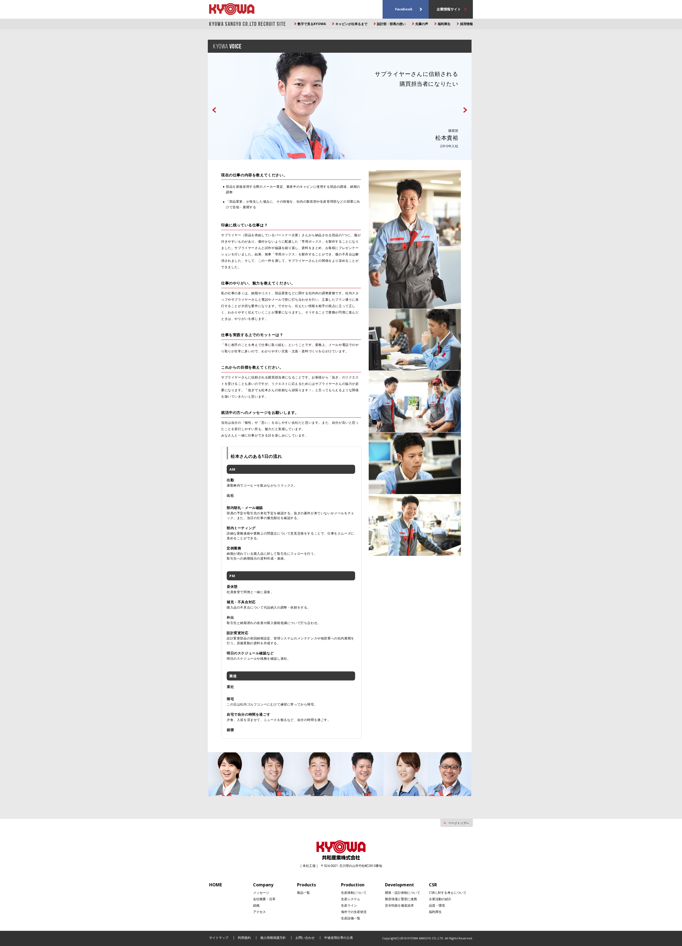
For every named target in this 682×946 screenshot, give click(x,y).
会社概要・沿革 (264, 899)
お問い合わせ (305, 937)
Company (263, 885)
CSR (433, 885)
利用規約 (244, 937)
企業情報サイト (449, 9)
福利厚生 (444, 24)
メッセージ (261, 892)
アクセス (259, 912)
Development (399, 885)
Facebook (403, 9)
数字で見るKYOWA (312, 24)
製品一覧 (303, 892)
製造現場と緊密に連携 (401, 899)
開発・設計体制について (402, 892)
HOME (215, 885)
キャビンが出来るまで (351, 24)
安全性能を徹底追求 (399, 905)
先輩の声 (421, 24)
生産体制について (354, 892)
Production (352, 885)
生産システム (350, 899)
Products (306, 885)
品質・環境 (437, 905)
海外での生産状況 (354, 912)
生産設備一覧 (350, 918)
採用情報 (466, 24)
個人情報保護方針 (273, 937)
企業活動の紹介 (440, 899)
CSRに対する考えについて (447, 892)
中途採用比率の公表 (338, 937)
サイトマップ (218, 937)
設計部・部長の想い (391, 24)
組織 (256, 905)
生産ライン (349, 905)
